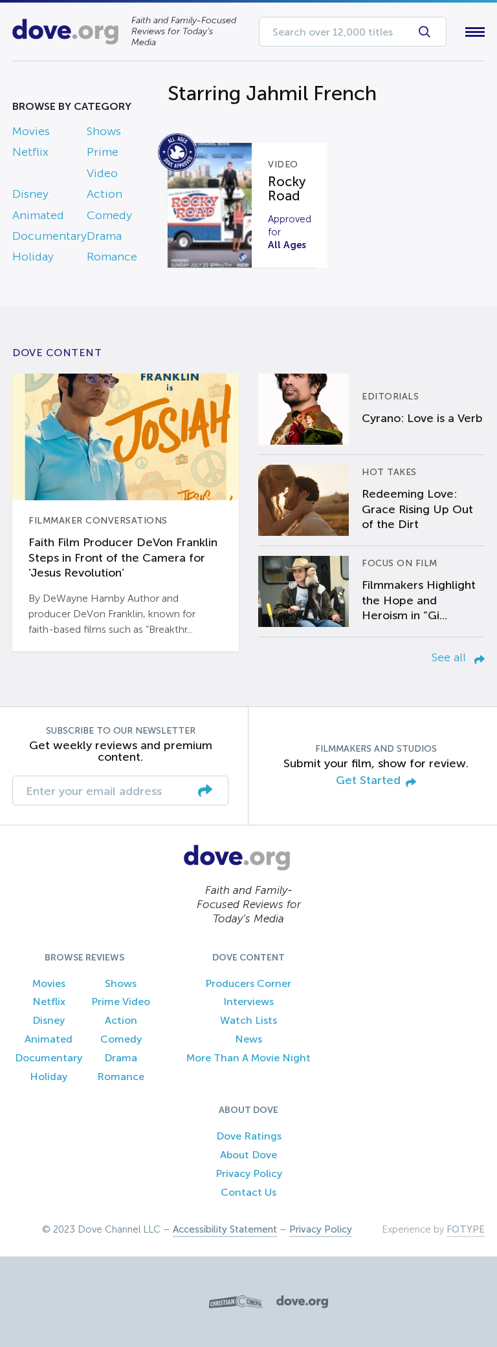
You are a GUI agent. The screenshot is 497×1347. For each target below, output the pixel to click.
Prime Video (120, 1001)
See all (450, 657)
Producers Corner (248, 983)
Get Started (368, 780)
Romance (112, 256)
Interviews (248, 1001)
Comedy (109, 215)
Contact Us (248, 1192)
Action (104, 193)
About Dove (248, 1154)
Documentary (49, 235)
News (248, 1039)
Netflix (30, 151)
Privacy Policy (248, 1173)
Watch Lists (248, 1020)
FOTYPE (466, 1229)
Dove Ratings (249, 1135)
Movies (31, 131)
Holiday (33, 256)
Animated (38, 215)
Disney (30, 193)
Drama (104, 235)
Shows (104, 131)
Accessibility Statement (225, 1229)
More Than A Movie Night (248, 1057)
